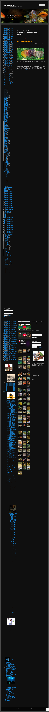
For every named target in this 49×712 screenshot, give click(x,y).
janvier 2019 (6, 170)
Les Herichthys (6, 268)
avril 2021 (5, 148)
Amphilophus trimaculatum (13, 412)
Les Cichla (5, 251)
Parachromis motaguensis (12, 455)
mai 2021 (5, 147)
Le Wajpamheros (6, 241)
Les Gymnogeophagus (7, 266)
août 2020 (5, 156)
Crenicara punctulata (12, 503)
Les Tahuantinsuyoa (7, 289)
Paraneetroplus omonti (12, 458)
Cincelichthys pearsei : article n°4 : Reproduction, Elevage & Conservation (8, 83)
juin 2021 (5, 146)
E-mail (33, 333)
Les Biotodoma (6, 248)
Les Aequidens (6, 242)
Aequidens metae (11, 488)
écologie (38, 71)
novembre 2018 (6, 172)
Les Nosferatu (6, 280)
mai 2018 (5, 177)
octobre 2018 (6, 173)
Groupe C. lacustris (12, 528)
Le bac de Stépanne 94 (12, 693)
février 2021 (6, 150)
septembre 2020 (6, 155)
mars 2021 (5, 149)
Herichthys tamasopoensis (12, 434)
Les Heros (5, 269)
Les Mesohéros (6, 277)
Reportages (6, 297)
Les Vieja (5, 294)
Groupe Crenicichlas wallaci (8, 232)
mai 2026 (5, 91)
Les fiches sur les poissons (8, 261)
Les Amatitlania (6, 243)
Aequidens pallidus (11, 489)
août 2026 (5, 88)
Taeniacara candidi (11, 614)
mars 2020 (5, 160)
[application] (24, 327)
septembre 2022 (6, 131)
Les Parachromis (6, 282)
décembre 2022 (6, 128)
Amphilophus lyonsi (12, 411)
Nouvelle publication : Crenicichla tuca (10, 323)
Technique (5, 300)
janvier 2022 (6, 139)
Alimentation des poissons (8, 187)
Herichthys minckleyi (12, 433)
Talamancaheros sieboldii (12, 467)
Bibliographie (6, 188)
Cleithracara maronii (12, 500)
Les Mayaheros (6, 276)
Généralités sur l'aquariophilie (8, 217)
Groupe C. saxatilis (12, 565)
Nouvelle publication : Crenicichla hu (9, 327)
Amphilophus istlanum (12, 409)
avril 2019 (5, 168)
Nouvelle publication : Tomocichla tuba (10, 349)
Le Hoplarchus (6, 236)
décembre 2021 (6, 140)
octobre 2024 (6, 106)
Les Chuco (5, 250)
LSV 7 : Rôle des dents (10, 647)
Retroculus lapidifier (12, 460)
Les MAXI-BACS (6, 275)
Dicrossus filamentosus (12, 581)
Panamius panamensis (12, 452)
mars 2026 (5, 92)
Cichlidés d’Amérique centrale (10, 401)
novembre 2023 (6, 117)
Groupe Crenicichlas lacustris (8, 223)
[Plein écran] (29, 329)
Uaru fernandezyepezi (12, 617)
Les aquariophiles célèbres (9, 667)
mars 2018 (5, 179)
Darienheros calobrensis (12, 429)
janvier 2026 (6, 94)
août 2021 (5, 144)
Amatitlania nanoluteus (12, 404)
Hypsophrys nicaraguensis (12, 436)
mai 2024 (5, 111)
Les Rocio (5, 287)
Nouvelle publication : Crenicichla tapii (10, 325)
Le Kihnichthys (6, 237)
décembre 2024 (6, 104)
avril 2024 (5, 112)
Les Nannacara (6, 279)
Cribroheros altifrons (12, 423)
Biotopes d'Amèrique (7, 189)
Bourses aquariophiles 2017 (8, 191)
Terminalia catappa (22, 72)
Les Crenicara (6, 253)
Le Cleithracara (6, 235)
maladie (42, 71)
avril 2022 (5, 136)
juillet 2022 (5, 133)
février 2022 (6, 138)
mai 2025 (5, 101)
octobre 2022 (6, 130)
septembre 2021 (6, 143)
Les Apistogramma (7, 246)
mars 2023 (5, 125)
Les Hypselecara (6, 270)
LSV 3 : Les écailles (10, 643)
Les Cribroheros (6, 257)
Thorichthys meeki (11, 469)
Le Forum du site (7, 700)
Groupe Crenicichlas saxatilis (8, 229)
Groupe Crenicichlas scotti (8, 231)
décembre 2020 (6, 152)
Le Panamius (6, 238)
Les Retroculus (6, 284)
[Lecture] (19, 329)
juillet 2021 (5, 145)
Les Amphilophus (6, 244)
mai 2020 (5, 159)
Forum (19, 24)
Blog (16, 24)
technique (18, 72)
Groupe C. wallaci (12, 577)
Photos (5, 296)
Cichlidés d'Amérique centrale (8, 207)
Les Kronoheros (6, 274)
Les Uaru (5, 293)
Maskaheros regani (11, 445)
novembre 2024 (6, 105)
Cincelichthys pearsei (12, 420)
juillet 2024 (5, 109)
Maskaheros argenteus (12, 444)
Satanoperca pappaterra (12, 612)
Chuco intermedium (11, 416)
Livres (5, 295)
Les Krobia (5, 273)
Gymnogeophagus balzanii (13, 585)
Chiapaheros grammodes (12, 414)
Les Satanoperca (6, 288)
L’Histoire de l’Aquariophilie (10, 666)
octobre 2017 (6, 181)
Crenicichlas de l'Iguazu (7, 211)
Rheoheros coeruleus (12, 462)
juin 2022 (5, 134)
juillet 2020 (5, 157)
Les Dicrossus (6, 260)
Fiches (13, 24)
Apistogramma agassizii (12, 495)
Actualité (9, 24)
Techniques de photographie (8, 303)
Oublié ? (10, 315)
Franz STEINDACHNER (9, 676)
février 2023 (6, 126)
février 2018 (6, 180)
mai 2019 (5, 167)
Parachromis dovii (11, 454)
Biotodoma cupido (11, 498)
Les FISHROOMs (6, 264)
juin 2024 (5, 110)
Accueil (5, 24)
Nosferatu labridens (11, 450)
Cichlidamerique (9, 5)
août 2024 (5, 108)
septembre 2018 (6, 174)
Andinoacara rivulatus (12, 491)
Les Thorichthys (6, 291)
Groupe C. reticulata (13, 545)
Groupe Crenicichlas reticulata (8, 227)
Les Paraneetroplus (7, 283)
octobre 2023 (6, 118)
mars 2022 (5, 137)
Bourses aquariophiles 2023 (8, 203)
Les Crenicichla (6, 254)
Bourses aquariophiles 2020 (8, 197)
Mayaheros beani (11, 447)
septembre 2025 (6, 97)
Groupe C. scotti (12, 575)
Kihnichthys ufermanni (12, 440)
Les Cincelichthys (6, 252)
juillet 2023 (5, 121)
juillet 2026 (5, 89)
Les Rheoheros (6, 286)
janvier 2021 (6, 151)
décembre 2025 (6, 95)
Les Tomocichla (6, 292)
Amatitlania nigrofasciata (12, 405)
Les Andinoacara (6, 245)
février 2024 (6, 114)
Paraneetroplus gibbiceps (12, 457)
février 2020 (6, 161)
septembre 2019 (6, 165)
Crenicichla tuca (13, 536)
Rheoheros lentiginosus (12, 463)
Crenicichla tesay (13, 519)
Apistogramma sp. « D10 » (12, 496)
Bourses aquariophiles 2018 (8, 193)
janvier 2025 (6, 103)
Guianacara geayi (11, 583)
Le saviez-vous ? (8, 637)
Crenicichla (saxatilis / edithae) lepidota (13, 573)
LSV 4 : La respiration (10, 644)
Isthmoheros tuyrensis (12, 438)
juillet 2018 (5, 176)
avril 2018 (5, 178)
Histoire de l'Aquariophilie (8, 234)
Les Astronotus (6, 247)
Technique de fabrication (11, 649)
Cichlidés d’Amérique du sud (8, 209)
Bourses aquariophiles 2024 (8, 205)
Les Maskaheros (9, 443)
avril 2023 (5, 124)
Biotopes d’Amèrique (9, 689)
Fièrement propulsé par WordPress (28, 708)
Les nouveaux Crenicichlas (8, 281)
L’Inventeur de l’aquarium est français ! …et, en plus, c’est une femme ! (11, 669)
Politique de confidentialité (19, 708)
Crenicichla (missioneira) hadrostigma (14, 543)
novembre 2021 (6, 141)
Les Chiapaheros (6, 249)
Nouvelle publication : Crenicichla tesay (10, 321)
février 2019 (6, 169)
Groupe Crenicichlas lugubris (8, 225)
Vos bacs (7, 690)
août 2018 (5, 175)
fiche (40, 71)
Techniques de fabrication (8, 301)
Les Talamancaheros (7, 290)
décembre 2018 (6, 171)
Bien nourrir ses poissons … (11, 627)
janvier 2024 (6, 115)
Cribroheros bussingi (12, 424)
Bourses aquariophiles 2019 (8, 195)
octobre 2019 (6, 164)
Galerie (5, 215)
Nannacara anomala (11, 606)
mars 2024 (5, 113)
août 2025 (5, 98)
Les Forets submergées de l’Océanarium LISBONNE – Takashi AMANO (11, 697)
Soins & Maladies (30, 71)
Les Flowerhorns (9, 402)
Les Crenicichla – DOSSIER (8, 255)
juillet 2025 (5, 99)
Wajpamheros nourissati (12, 481)
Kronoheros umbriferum (12, 442)
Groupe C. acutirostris (13, 520)
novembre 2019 (6, 163)
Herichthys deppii (11, 432)
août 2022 (5, 132)
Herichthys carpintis (11, 431)
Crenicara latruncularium (12, 502)
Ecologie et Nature (7, 212)
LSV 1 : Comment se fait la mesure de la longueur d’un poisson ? (12, 639)
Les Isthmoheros (6, 272)
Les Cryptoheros (6, 258)
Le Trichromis (6, 240)
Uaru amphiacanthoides (12, 616)
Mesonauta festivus (11, 603)
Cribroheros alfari (11, 422)
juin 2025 (5, 100)
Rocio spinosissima (11, 465)
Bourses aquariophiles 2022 (8, 201)
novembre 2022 (6, 129)
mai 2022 (5, 135)
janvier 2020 (6, 162)
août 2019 (5, 166)
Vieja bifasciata (11, 477)
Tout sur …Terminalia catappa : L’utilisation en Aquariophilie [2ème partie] (27, 32)
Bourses (5, 190)
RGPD (5, 298)
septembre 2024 (6, 107)
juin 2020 (5, 158)
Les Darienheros (6, 259)
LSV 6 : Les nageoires (10, 646)
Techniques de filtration (7, 302)
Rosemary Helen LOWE (9, 672)
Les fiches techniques (25, 71)
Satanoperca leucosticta (12, 611)
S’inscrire (5, 316)
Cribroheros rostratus (12, 425)
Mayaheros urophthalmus (12, 448)
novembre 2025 (6, 96)
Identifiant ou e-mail (6, 309)
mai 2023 (5, 123)
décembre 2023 (6, 116)
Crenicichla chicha (13, 516)
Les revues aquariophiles (8, 285)
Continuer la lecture (29, 69)
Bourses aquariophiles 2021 (8, 199)
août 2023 (5, 120)
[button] (20, 352)
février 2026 (6, 93)
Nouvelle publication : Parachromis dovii (10, 333)
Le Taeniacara (6, 239)
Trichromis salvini (11, 473)
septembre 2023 (6, 119)
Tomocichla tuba (11, 471)
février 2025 (6, 102)
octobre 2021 (6, 142)
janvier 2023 (6, 127)
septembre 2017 (6, 182)
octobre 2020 (6, 154)
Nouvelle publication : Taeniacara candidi (10, 353)
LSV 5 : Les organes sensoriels (12, 645)
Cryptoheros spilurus (12, 427)
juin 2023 (5, 122)
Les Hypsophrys (6, 271)
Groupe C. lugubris (12, 521)
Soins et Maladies (9, 634)
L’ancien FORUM (8, 686)
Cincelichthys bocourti (12, 419)
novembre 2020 (6, 153)
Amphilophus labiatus (12, 410)
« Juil (34, 327)
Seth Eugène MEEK (9, 673)
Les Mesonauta (6, 278)
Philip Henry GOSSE (9, 671)
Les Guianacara (6, 265)
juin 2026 (5, 90)
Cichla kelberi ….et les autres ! (12, 417)
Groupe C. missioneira (13, 539)
